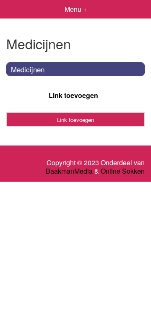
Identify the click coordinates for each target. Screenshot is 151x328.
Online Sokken (123, 171)
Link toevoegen (73, 95)
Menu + (76, 9)
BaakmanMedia (69, 171)
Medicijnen (27, 69)
